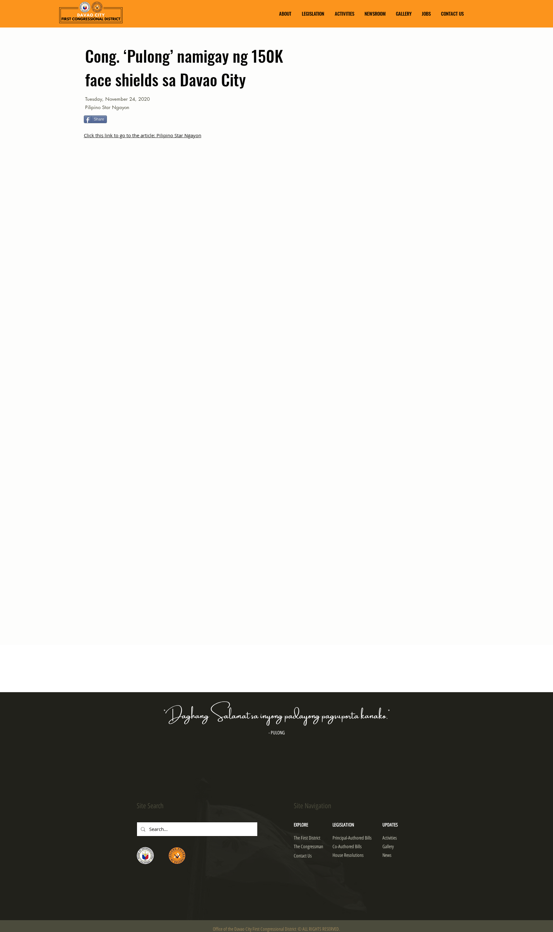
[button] (285, 13)
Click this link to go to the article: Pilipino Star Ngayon (142, 135)
